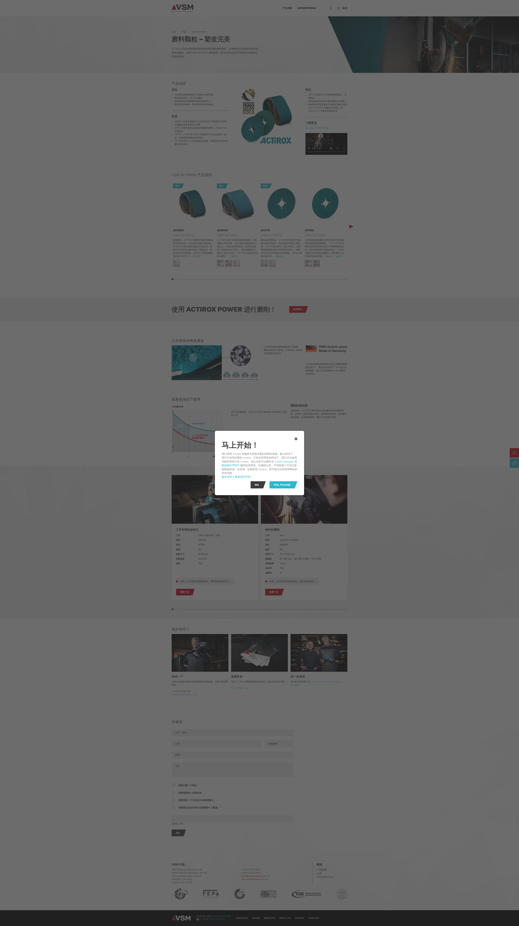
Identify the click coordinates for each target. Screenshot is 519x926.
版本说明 (227, 476)
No (257, 484)
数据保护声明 (242, 476)
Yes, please (282, 484)
